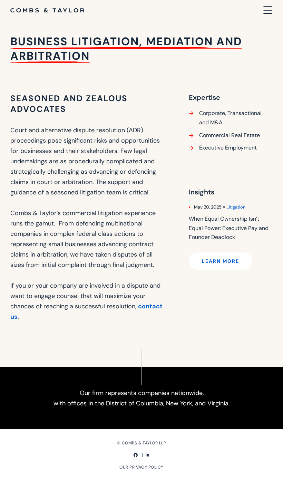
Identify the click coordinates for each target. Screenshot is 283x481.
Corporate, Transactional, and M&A (231, 117)
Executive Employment (228, 147)
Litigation (235, 207)
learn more (220, 261)
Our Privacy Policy (141, 467)
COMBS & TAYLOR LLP (144, 443)
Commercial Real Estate (229, 135)
